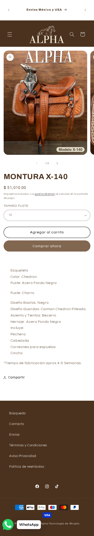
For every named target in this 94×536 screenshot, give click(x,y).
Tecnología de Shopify (64, 523)
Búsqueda (17, 413)
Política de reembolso (26, 466)
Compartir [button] (16, 377)
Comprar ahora (47, 246)
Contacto (16, 424)
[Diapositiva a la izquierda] (37, 163)
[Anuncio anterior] (9, 10)
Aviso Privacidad (22, 456)
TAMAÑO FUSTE (16, 205)
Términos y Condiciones (28, 445)
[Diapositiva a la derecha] (57, 163)
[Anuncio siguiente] (85, 10)
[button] (9, 34)
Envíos (14, 434)
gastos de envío (45, 194)
